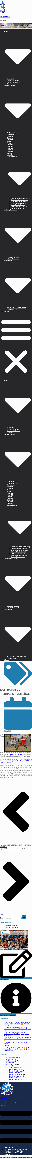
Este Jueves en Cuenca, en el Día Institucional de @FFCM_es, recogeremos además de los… (16, 1033)
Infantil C (10, 148)
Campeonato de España (13, 1057)
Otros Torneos (13, 1068)
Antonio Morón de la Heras (19, 201)
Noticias (6, 311)
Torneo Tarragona (14, 1079)
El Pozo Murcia (10, 1059)
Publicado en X (10, 1061)
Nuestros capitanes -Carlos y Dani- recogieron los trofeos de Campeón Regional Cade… (17, 1028)
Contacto (10, 84)
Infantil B (10, 146)
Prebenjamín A (12, 133)
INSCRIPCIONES (12, 309)
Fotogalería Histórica (13, 82)
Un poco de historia (13, 80)
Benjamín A (10, 136)
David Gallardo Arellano (18, 203)
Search (2, 918)
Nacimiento (10, 79)
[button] (16, 346)
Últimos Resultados (13, 259)
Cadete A (10, 150)
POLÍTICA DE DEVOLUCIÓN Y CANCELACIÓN (13, 1153)
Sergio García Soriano (18, 205)
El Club (3, 1098)
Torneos (8, 1066)
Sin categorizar (8, 686)
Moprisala (5, 16)
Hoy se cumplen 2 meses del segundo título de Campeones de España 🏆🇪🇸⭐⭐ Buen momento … (17, 1049)
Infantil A (10, 145)
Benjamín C (10, 140)
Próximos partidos (13, 257)
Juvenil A (10, 153)
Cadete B (10, 151)
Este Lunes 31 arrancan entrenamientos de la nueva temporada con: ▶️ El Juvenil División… (17, 1023)
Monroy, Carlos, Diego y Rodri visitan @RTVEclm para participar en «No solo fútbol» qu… (16, 1043)
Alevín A (9, 141)
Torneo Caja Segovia (15, 1071)
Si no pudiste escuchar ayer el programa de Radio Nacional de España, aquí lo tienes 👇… (17, 1038)
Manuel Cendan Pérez (18, 208)
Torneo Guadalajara (15, 1076)
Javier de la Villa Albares (19, 206)
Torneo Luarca (13, 1078)
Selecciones (9, 1062)
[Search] (24, 917)
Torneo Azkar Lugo (15, 1069)
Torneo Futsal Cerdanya (16, 1074)
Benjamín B (10, 138)
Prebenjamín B (12, 135)
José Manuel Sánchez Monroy (20, 198)
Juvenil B (10, 155)
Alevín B (9, 143)
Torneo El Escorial (14, 1073)
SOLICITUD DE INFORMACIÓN (16, 308)
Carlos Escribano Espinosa (19, 200)
